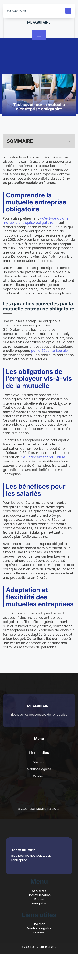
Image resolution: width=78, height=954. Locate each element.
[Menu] (39, 35)
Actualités (39, 891)
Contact (39, 932)
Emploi (39, 899)
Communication (39, 895)
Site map (39, 924)
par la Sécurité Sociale (49, 350)
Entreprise (39, 903)
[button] (68, 11)
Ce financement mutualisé (43, 457)
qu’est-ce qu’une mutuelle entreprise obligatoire (36, 220)
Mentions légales (39, 928)
